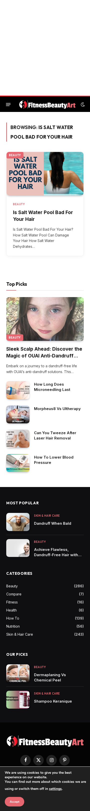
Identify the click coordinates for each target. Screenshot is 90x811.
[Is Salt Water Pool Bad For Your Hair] (45, 173)
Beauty (15, 155)
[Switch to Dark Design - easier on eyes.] (82, 104)
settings (55, 788)
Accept (14, 802)
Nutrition (13, 626)
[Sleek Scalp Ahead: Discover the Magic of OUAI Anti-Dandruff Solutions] (45, 319)
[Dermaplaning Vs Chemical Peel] (18, 673)
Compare (14, 594)
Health (11, 610)
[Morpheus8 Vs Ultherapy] (18, 414)
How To (12, 618)
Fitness (12, 602)
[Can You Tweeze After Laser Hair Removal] (18, 439)
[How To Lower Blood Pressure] (18, 463)
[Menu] (8, 105)
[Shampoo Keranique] (18, 700)
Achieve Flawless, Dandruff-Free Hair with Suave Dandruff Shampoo (58, 554)
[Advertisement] (45, 48)
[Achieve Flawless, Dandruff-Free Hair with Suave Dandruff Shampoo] (18, 548)
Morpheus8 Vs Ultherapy (57, 408)
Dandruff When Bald (52, 523)
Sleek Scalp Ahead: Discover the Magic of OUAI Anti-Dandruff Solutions (44, 355)
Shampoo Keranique (53, 701)
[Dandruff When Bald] (18, 522)
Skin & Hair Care (19, 634)
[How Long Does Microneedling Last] (18, 390)
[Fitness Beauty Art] (47, 104)
